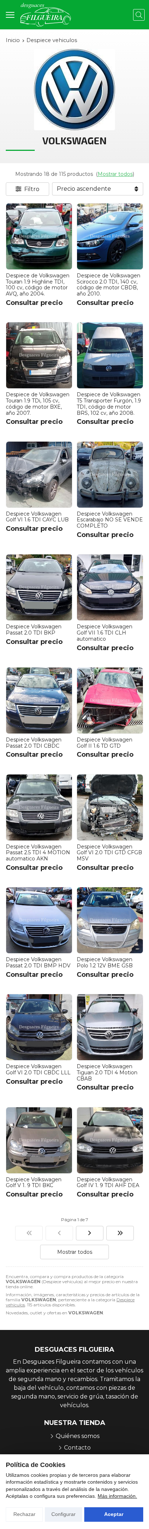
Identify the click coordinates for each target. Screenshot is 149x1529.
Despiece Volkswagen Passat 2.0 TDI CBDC (33, 742)
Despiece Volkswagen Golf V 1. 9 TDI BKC (33, 1182)
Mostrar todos (115, 174)
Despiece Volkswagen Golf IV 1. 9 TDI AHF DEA (108, 1182)
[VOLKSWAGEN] (29, 1233)
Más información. (117, 1496)
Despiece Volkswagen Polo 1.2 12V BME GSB (105, 962)
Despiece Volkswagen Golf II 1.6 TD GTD (104, 742)
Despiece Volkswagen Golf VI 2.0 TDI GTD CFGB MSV (109, 852)
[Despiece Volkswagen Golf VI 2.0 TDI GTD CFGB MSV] (110, 807)
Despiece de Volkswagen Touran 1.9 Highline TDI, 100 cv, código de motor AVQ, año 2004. (37, 284)
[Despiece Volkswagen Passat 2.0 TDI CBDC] (39, 700)
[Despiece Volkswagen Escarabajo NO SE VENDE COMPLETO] (110, 475)
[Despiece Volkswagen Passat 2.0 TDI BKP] (39, 587)
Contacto (77, 1447)
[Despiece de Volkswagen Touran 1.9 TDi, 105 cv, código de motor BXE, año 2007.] (39, 355)
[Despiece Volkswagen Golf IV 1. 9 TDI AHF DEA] (110, 1140)
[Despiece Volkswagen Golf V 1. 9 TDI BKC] (39, 1140)
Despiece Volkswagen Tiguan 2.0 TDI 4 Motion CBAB (107, 1072)
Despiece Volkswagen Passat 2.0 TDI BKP (33, 629)
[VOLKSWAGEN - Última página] (120, 1233)
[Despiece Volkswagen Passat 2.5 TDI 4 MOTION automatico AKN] (39, 807)
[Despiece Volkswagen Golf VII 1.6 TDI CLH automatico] (110, 587)
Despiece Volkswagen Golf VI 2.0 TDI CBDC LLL (38, 1069)
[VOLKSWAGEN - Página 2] (89, 1233)
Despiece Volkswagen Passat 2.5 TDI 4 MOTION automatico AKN (38, 852)
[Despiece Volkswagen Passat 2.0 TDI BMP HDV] (39, 920)
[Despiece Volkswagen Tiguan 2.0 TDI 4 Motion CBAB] (110, 1027)
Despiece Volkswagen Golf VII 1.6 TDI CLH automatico (104, 632)
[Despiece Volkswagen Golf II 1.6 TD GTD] (110, 700)
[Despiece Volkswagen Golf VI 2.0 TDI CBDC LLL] (39, 1027)
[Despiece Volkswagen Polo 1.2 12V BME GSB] (110, 920)
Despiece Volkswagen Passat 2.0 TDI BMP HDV (38, 962)
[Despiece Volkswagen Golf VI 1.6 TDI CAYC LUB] (39, 475)
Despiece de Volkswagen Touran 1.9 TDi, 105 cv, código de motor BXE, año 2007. (37, 403)
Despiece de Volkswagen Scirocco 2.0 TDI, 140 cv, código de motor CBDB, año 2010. (108, 284)
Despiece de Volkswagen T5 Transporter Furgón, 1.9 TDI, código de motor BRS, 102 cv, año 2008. (109, 403)
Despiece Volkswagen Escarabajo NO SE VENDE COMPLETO (110, 520)
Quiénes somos (77, 1436)
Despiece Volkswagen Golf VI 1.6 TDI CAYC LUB (37, 517)
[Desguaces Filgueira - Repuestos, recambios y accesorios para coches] (45, 14)
